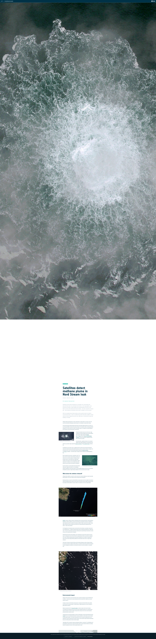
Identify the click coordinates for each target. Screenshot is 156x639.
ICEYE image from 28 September (87, 466)
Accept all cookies (68, 636)
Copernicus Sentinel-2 (78, 443)
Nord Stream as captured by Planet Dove (65, 441)
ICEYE (66, 451)
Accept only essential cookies (80, 636)
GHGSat (64, 520)
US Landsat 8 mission (86, 443)
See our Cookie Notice (90, 636)
